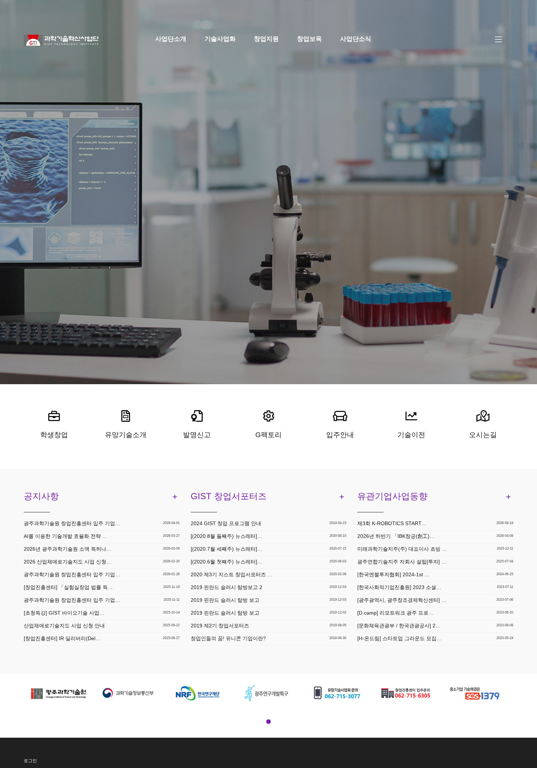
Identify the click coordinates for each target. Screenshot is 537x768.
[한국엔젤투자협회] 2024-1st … (393, 574)
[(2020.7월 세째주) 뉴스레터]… (226, 549)
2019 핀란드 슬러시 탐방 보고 (225, 600)
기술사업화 (220, 38)
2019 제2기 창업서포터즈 (220, 625)
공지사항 (41, 496)
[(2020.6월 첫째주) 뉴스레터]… (226, 562)
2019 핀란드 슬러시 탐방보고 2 (226, 587)
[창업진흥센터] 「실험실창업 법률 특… (68, 587)
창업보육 (309, 38)
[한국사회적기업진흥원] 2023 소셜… (399, 587)
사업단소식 (355, 38)
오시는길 (483, 435)
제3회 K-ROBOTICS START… (392, 523)
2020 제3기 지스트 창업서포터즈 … (232, 574)
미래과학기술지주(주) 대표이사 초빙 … (402, 549)
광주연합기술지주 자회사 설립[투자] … (401, 562)
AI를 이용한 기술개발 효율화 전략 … (65, 536)
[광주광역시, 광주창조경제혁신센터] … (401, 600)
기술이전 (411, 435)
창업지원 (266, 38)
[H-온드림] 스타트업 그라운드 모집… (399, 638)
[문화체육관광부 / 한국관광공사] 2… (399, 625)
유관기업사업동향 (392, 496)
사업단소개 (170, 38)
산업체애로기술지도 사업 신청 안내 (64, 625)
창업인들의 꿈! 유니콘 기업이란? (228, 638)
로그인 (30, 760)
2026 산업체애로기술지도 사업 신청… (67, 562)
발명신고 (197, 435)
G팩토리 (268, 435)
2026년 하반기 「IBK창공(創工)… (396, 536)
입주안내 (340, 435)
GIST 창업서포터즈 (229, 496)
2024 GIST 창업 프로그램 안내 (226, 523)
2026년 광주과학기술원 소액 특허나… (67, 549)
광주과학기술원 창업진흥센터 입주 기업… (72, 523)
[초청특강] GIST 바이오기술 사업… (64, 613)
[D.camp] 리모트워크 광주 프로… (395, 613)
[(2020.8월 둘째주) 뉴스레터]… (226, 536)
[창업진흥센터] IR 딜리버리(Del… (62, 638)
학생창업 (54, 435)
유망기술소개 (125, 435)
